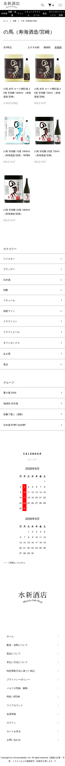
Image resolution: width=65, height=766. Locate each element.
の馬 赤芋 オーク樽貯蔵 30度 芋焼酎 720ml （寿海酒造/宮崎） (47, 92)
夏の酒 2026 (9, 392)
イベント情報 (61, 13)
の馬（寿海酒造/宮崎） (29, 21)
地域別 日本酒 (10, 403)
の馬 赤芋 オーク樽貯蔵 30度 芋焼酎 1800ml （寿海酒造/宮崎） (17, 92)
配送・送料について (17, 644)
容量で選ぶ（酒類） (13, 414)
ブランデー (9, 269)
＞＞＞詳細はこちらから (14, 562)
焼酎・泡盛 (12, 13)
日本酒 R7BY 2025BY (14, 424)
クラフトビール (36, 13)
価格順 (47, 47)
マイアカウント (15, 705)
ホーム (5, 21)
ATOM (16, 696)
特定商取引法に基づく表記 (21, 670)
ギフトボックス (53, 13)
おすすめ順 (33, 47)
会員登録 (11, 714)
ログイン (11, 722)
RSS (9, 696)
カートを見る (14, 731)
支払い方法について (17, 662)
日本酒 (4, 13)
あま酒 (6, 353)
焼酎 (14, 21)
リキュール (28, 13)
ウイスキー (9, 258)
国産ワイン (9, 310)
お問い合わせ (14, 739)
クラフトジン (10, 321)
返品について (14, 653)
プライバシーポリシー (18, 679)
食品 (45, 13)
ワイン (20, 13)
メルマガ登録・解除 (17, 688)
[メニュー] (60, 5)
